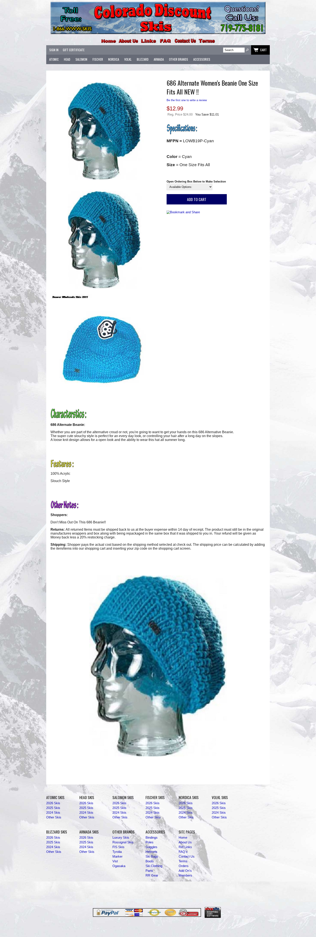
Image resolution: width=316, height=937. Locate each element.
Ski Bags (152, 856)
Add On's (185, 870)
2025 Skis (53, 808)
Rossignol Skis (122, 842)
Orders (184, 866)
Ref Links (185, 847)
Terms (183, 861)
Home (183, 837)
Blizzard (143, 59)
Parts (149, 870)
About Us (185, 842)
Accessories (201, 59)
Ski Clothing (154, 866)
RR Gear (152, 875)
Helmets (151, 852)
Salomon (81, 59)
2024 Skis (53, 812)
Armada (159, 59)
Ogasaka (118, 866)
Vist (115, 861)
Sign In (53, 50)
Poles (149, 842)
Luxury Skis (120, 837)
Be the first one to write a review (187, 100)
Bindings (152, 837)
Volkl (128, 59)
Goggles (151, 847)
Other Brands (178, 59)
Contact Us (187, 856)
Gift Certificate (73, 50)
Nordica (113, 59)
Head (67, 59)
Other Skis (53, 817)
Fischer (97, 59)
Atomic (54, 59)
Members (185, 875)
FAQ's (183, 852)
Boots (150, 861)
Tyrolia (117, 852)
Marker (117, 856)
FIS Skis (118, 847)
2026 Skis (53, 803)
